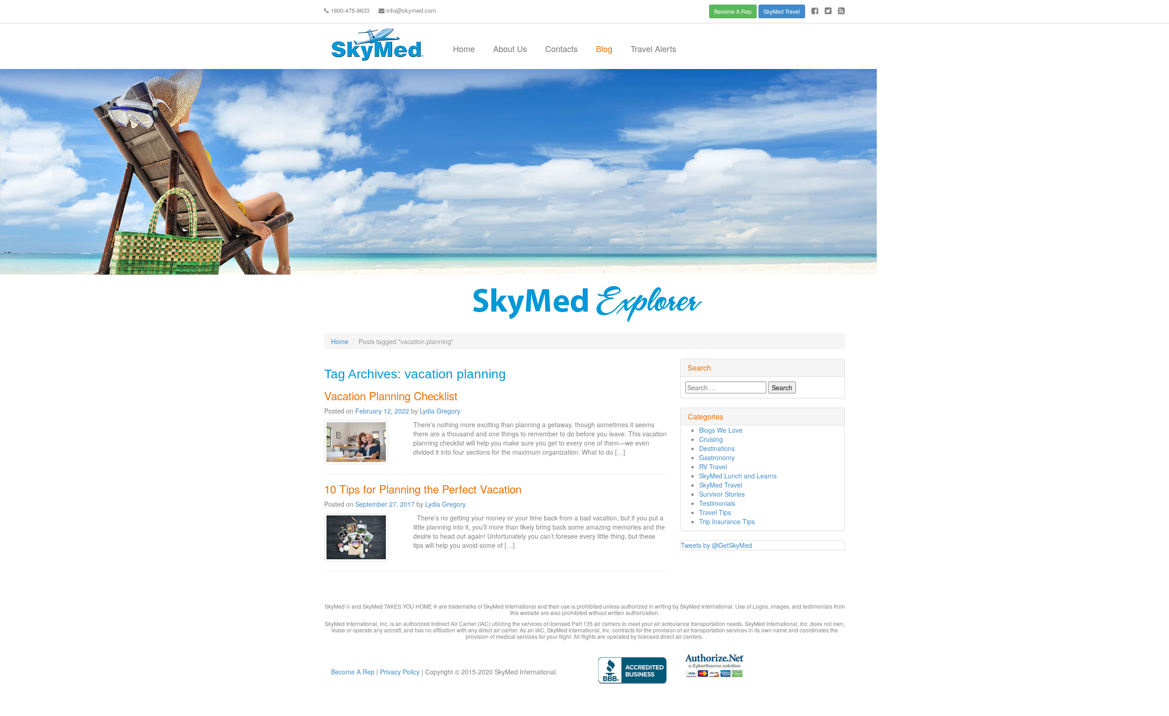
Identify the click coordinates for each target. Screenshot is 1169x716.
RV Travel (713, 466)
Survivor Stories (722, 494)
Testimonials (717, 503)
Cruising (711, 439)
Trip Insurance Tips (727, 521)
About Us (510, 48)
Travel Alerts (653, 48)
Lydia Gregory (440, 410)
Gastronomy (717, 457)
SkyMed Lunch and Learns (738, 475)
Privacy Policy (399, 671)
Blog (604, 48)
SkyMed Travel (782, 11)
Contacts (561, 48)
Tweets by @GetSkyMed (716, 545)
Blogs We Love (720, 430)
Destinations (717, 448)
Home (464, 48)
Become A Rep (733, 11)
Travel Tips (715, 512)
